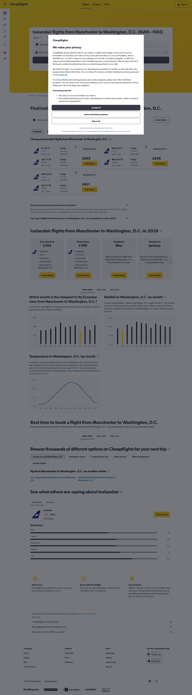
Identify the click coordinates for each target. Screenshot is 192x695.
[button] (96, 107)
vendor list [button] (62, 75)
